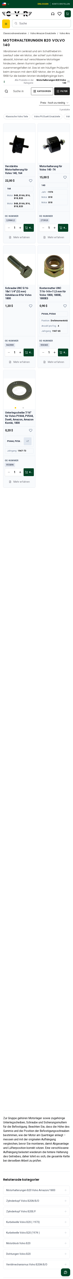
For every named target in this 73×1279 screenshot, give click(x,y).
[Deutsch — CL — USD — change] (6, 4)
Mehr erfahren (21, 237)
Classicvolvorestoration (15, 33)
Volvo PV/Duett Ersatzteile (47, 116)
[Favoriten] (59, 14)
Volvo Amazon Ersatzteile (43, 33)
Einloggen (43, 4)
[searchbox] (41, 23)
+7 (27, 441)
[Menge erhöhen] (20, 228)
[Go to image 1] (15, 408)
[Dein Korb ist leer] (67, 13)
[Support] (53, 14)
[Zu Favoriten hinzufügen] (31, 181)
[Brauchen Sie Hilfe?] (65, 1272)
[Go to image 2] (23, 408)
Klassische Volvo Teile (17, 116)
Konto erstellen (61, 4)
